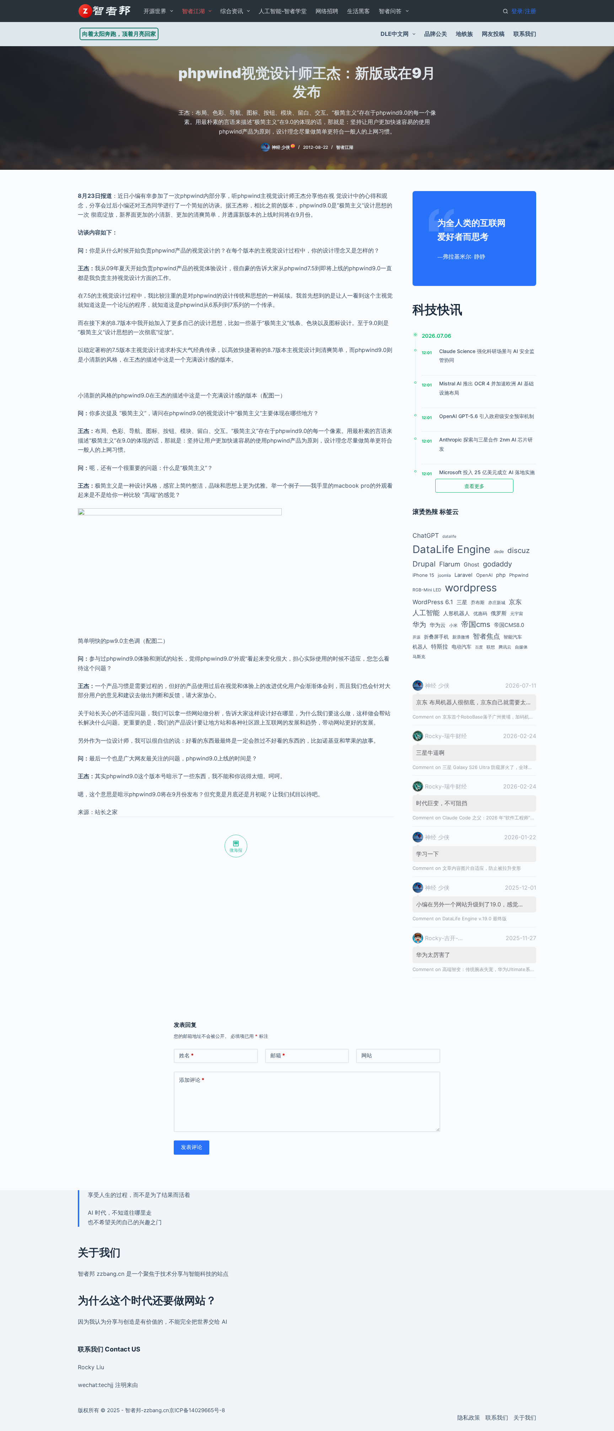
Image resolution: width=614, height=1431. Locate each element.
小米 (453, 625)
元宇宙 (516, 613)
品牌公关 (435, 33)
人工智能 (426, 613)
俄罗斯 (499, 613)
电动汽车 (462, 647)
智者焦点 (486, 636)
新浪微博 (460, 637)
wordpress (471, 587)
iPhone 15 (423, 575)
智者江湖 (193, 11)
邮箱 (277, 1055)
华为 (419, 624)
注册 (530, 11)
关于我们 (524, 1417)
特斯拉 (439, 646)
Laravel (463, 575)
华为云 (438, 625)
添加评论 (191, 1080)
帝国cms (475, 624)
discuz (518, 550)
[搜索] (505, 11)
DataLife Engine (451, 549)
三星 (462, 602)
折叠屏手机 (436, 637)
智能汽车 (512, 637)
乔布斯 (478, 602)
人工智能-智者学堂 (283, 11)
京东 (515, 602)
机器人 (420, 647)
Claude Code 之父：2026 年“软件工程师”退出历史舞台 (500, 817)
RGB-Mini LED (427, 589)
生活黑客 (358, 11)
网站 (366, 1055)
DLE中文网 (395, 33)
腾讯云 (505, 647)
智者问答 (390, 11)
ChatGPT (426, 535)
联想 (490, 647)
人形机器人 (456, 613)
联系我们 (524, 33)
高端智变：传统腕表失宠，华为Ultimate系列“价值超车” (499, 969)
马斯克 (419, 656)
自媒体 (521, 647)
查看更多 (474, 486)
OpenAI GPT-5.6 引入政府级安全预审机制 (486, 416)
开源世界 (155, 11)
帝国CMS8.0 (509, 625)
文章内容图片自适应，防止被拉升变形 (481, 868)
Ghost (471, 564)
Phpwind (518, 575)
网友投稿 (493, 33)
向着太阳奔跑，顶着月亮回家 (119, 33)
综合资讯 (231, 11)
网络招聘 (327, 11)
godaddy (497, 564)
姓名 (186, 1055)
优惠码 (480, 613)
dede (499, 551)
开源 (416, 637)
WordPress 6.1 (433, 602)
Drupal (424, 563)
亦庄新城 (496, 602)
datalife (449, 536)
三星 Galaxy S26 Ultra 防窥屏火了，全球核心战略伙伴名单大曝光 (510, 767)
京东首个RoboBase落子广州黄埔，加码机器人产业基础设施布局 (508, 717)
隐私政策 (468, 1417)
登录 (517, 11)
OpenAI (484, 575)
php (501, 575)
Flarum (449, 564)
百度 (479, 647)
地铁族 (464, 33)
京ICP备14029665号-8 (197, 1410)
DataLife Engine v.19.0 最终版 (474, 918)
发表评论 (191, 1147)
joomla (444, 575)
